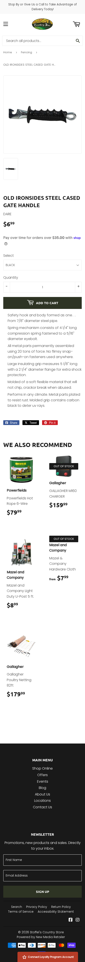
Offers (42, 774)
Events (42, 781)
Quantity (10, 277)
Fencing (26, 52)
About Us (42, 794)
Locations (42, 800)
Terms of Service (21, 911)
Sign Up (42, 891)
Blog (42, 787)
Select (8, 255)
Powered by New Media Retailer (41, 937)
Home (7, 52)
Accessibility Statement (56, 911)
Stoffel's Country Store (47, 932)
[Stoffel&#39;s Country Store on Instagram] (78, 920)
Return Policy (61, 907)
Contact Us (42, 807)
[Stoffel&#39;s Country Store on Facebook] (71, 920)
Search (16, 907)
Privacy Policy (36, 907)
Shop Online (42, 768)
